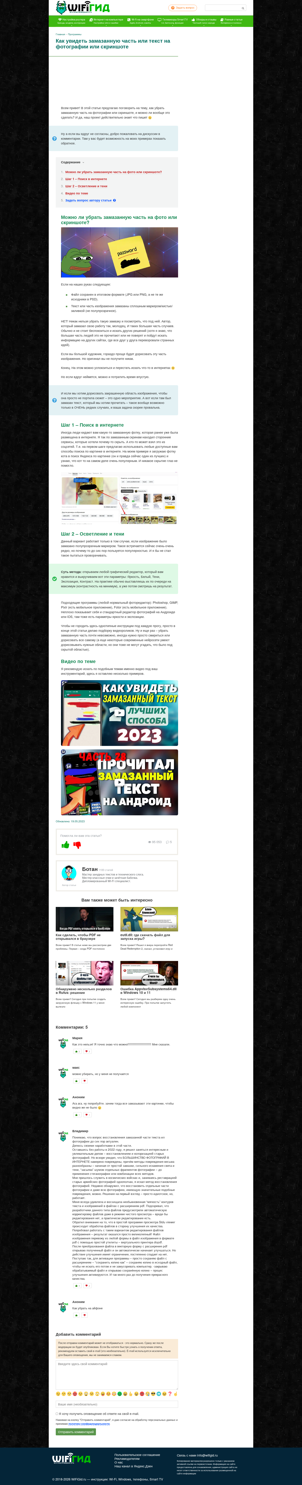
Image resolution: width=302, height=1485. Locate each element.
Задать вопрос (185, 7)
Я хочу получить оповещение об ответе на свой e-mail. (99, 1413)
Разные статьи (231, 21)
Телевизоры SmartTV (174, 21)
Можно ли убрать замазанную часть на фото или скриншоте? (113, 172)
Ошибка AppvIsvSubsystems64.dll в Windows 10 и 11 (148, 991)
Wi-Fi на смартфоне (142, 21)
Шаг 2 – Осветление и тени (86, 186)
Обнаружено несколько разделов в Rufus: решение (84, 991)
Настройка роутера (71, 21)
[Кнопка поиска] (243, 8)
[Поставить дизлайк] (77, 844)
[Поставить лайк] (65, 844)
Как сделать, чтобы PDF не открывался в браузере (78, 936)
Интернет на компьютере (108, 21)
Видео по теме (76, 193)
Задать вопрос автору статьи (88, 200)
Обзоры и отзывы (204, 21)
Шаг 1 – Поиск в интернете (86, 179)
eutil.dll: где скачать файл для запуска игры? (145, 936)
